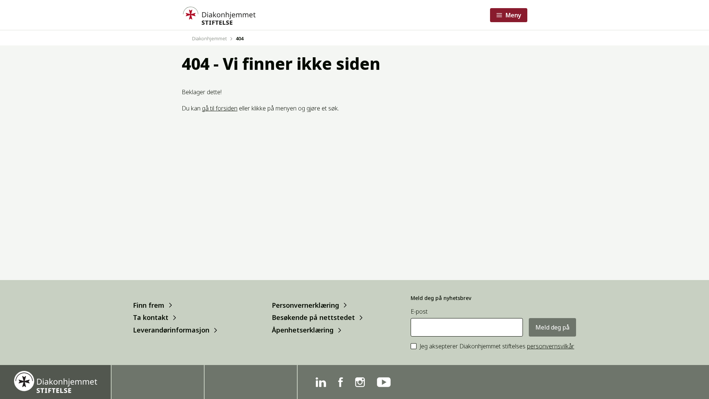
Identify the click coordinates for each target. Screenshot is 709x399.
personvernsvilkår (550, 346)
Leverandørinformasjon (171, 330)
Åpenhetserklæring (302, 330)
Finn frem (148, 305)
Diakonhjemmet (209, 38)
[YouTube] (384, 382)
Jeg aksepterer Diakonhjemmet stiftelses (496, 346)
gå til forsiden (219, 108)
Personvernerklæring (305, 305)
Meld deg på (552, 327)
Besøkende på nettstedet (313, 317)
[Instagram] (360, 382)
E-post (419, 312)
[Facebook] (340, 382)
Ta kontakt (150, 317)
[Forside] (219, 15)
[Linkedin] (320, 382)
